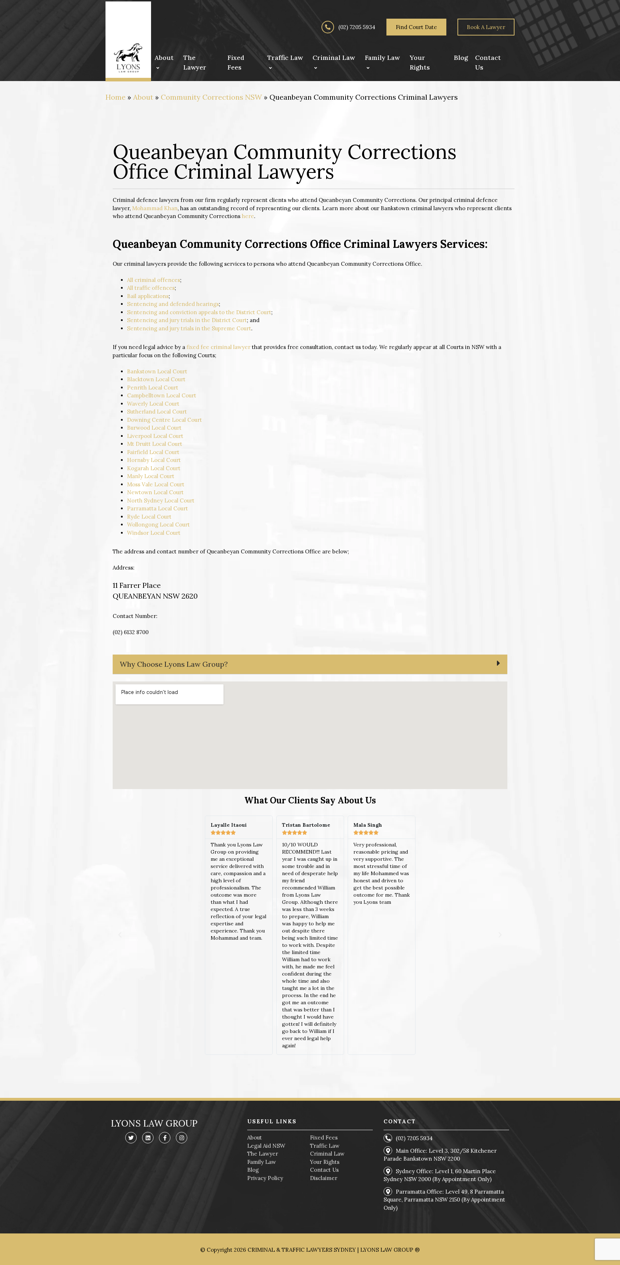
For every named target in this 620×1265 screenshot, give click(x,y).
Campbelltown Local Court (161, 395)
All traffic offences (151, 287)
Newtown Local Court (155, 492)
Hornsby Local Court (154, 460)
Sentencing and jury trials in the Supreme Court (189, 328)
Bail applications (148, 296)
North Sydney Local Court (160, 500)
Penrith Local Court (152, 387)
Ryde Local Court (149, 516)
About (143, 97)
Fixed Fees (324, 1137)
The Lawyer (262, 1153)
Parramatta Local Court (157, 508)
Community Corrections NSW (211, 97)
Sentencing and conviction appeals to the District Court (199, 312)
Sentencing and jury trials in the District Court (187, 320)
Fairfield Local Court (153, 452)
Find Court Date (416, 27)
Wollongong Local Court (158, 524)
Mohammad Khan (155, 208)
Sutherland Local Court (157, 411)
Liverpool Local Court (155, 436)
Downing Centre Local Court (164, 419)
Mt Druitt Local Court (154, 443)
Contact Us (324, 1169)
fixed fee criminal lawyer (218, 347)
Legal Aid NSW (266, 1145)
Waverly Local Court (153, 403)
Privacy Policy (265, 1178)
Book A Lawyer (486, 27)
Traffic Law (324, 1145)
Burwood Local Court (154, 427)
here (248, 216)
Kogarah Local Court (153, 468)
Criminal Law (327, 1153)
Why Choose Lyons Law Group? (174, 664)
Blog (253, 1169)
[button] (310, 664)
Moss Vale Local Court (155, 484)
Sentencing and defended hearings (173, 304)
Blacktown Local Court (156, 379)
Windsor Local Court (153, 532)
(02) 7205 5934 (356, 27)
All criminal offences (153, 280)
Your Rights (324, 1161)
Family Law (261, 1161)
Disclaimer (323, 1178)
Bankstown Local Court (157, 371)
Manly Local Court (150, 476)
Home (115, 97)
